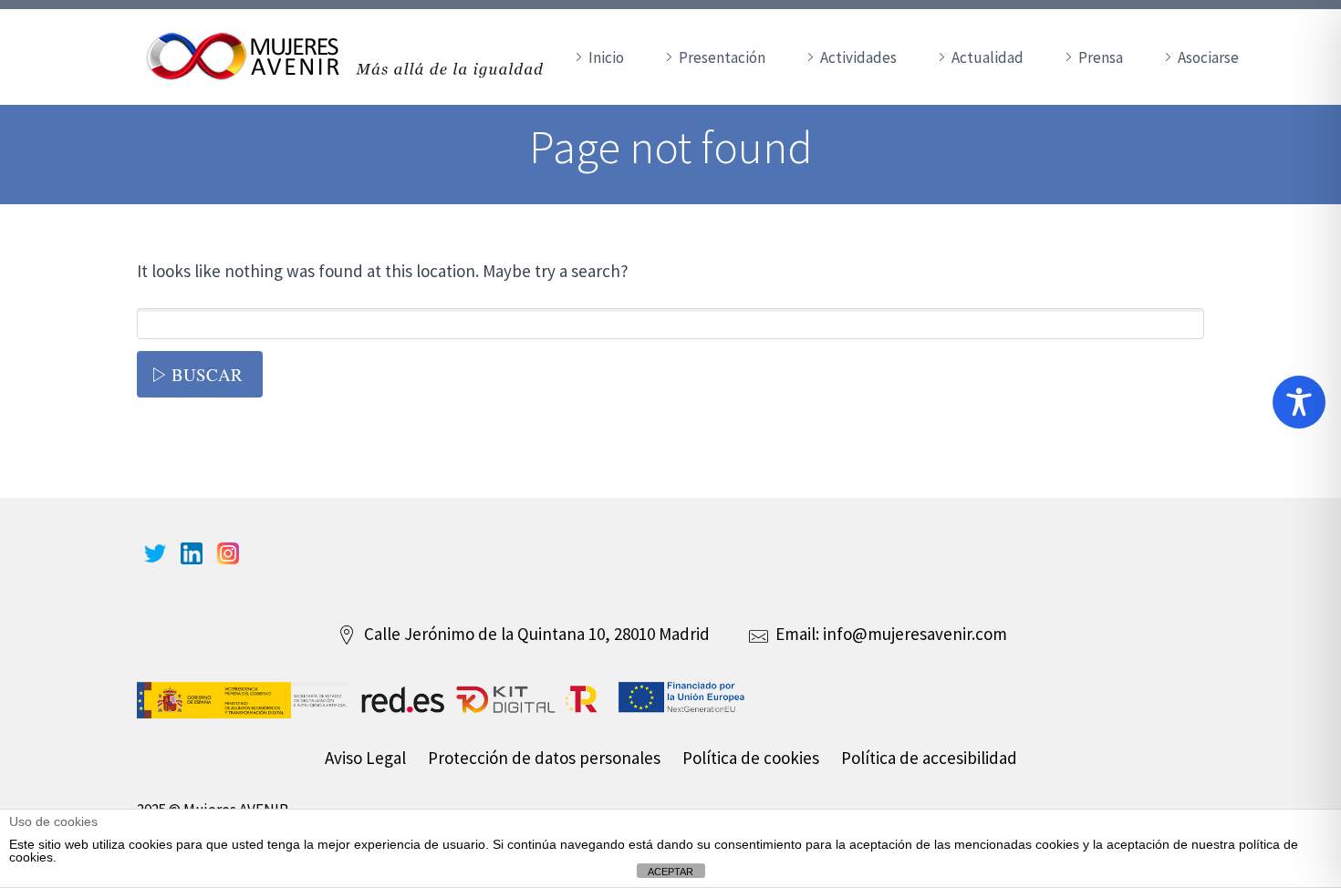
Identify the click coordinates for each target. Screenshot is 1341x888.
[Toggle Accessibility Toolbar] (1299, 402)
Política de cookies (750, 758)
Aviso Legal (365, 758)
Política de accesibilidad (929, 758)
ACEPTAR (670, 871)
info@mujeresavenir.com (915, 634)
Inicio (606, 57)
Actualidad (987, 57)
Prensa (1100, 57)
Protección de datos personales (544, 758)
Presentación (722, 57)
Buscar (207, 374)
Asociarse (1208, 57)
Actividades (858, 57)
